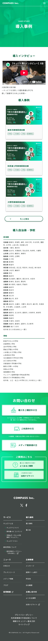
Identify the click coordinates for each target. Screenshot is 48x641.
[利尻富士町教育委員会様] (24, 166)
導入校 (28, 530)
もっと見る (24, 219)
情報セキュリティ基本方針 (24, 621)
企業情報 (29, 559)
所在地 (28, 579)
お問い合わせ (31, 592)
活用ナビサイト (31, 604)
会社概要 (29, 585)
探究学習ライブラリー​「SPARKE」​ (14, 552)
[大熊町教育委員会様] (24, 202)
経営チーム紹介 (31, 572)
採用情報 (7, 592)
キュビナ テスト (12, 541)
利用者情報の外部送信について (24, 618)
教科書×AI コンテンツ (14, 531)
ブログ (5, 585)
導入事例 (29, 523)
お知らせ (6, 566)
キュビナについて (13, 527)
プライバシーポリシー (24, 615)
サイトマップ (24, 624)
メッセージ (30, 566)
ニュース (7, 559)
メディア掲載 (8, 579)
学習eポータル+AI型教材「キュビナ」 (14, 536)
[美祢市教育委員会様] (24, 130)
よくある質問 (31, 598)
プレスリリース (9, 572)
